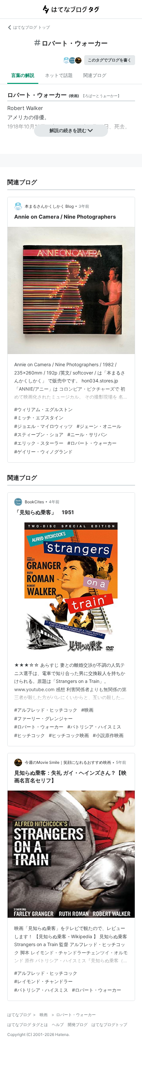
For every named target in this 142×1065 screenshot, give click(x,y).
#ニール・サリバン (87, 434)
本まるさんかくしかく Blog (49, 206)
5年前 (121, 762)
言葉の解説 (22, 75)
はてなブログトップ (109, 1024)
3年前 (84, 206)
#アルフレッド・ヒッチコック (45, 710)
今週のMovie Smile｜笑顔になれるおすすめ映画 (68, 762)
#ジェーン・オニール (99, 426)
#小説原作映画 (108, 735)
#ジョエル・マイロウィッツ (43, 426)
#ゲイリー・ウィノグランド (43, 451)
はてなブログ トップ (31, 27)
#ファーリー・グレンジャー (43, 718)
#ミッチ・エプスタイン (38, 417)
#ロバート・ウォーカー (92, 443)
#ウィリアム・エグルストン (43, 409)
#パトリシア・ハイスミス (94, 726)
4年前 (54, 501)
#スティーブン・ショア (38, 434)
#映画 (87, 710)
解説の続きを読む (68, 130)
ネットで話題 (59, 75)
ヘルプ (58, 1024)
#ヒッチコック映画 (69, 735)
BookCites (34, 501)
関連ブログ (94, 75)
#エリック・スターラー (38, 443)
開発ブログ (78, 1024)
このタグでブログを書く (109, 59)
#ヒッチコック (29, 735)
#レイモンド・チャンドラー (43, 981)
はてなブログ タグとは (27, 1024)
